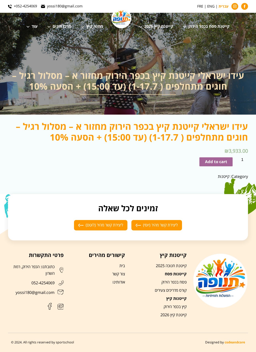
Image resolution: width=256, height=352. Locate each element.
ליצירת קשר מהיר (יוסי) (160, 225)
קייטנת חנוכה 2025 (171, 266)
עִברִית (223, 6)
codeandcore (235, 342)
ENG (211, 6)
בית (122, 266)
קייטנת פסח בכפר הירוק (209, 26)
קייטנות (223, 176)
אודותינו (119, 282)
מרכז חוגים (62, 26)
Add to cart (216, 161)
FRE (200, 6)
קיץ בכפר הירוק (175, 306)
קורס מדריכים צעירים (171, 290)
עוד (35, 26)
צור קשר (118, 274)
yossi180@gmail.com (35, 292)
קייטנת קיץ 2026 (158, 26)
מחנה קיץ (94, 26)
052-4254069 (43, 283)
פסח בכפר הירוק (174, 282)
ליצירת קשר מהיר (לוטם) (104, 225)
